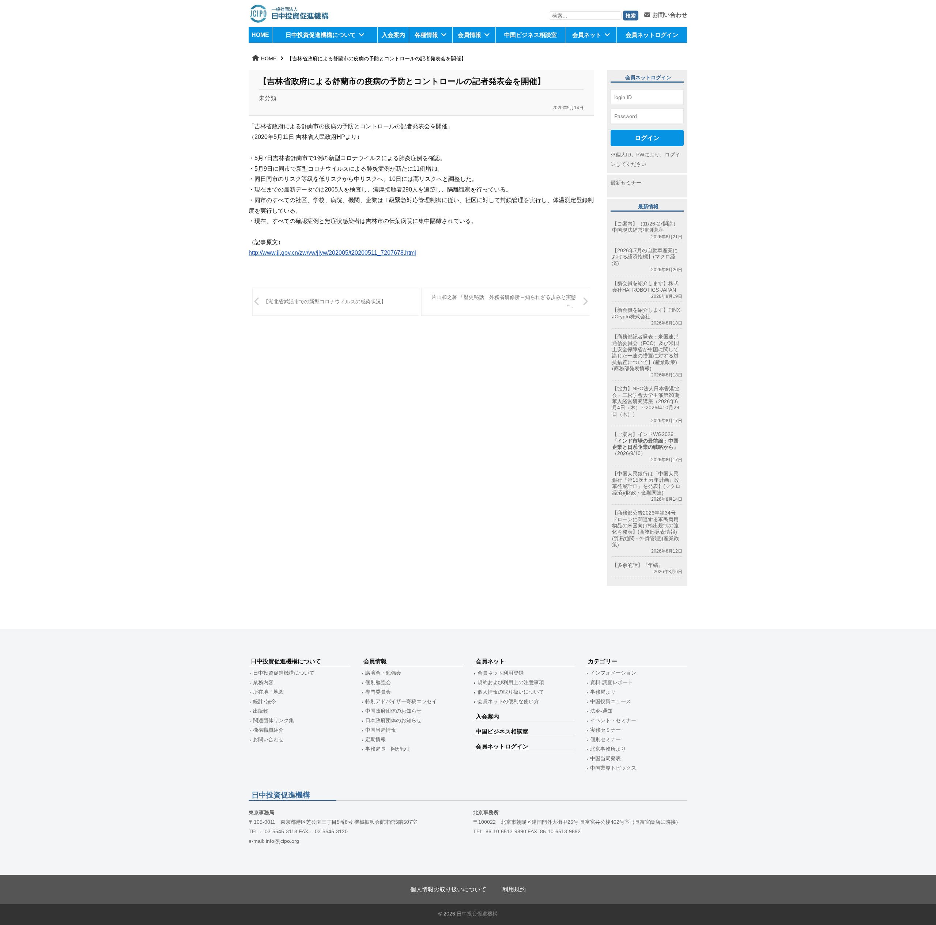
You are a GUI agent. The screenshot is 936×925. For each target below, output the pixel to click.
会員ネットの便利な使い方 (508, 701)
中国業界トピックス (613, 768)
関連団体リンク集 (273, 720)
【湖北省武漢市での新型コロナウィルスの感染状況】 (324, 301)
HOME (260, 35)
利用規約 (514, 889)
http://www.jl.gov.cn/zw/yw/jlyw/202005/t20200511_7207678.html (332, 253)
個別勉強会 (378, 682)
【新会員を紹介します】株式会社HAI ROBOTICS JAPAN (645, 286)
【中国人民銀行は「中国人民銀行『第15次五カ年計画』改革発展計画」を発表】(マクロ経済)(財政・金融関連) (646, 483)
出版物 (260, 711)
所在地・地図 (268, 692)
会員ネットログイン (652, 35)
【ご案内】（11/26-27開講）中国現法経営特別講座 (645, 227)
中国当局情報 (380, 730)
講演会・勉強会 (383, 673)
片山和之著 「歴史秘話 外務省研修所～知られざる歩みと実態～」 (503, 301)
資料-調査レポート (611, 682)
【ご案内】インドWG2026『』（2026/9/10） (645, 443)
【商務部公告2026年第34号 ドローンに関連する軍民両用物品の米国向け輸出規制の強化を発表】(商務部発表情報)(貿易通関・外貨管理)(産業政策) (646, 528)
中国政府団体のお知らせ (393, 711)
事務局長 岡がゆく (388, 749)
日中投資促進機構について (321, 35)
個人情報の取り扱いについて (511, 692)
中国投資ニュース (610, 701)
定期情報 (375, 739)
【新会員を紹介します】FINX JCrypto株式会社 (646, 313)
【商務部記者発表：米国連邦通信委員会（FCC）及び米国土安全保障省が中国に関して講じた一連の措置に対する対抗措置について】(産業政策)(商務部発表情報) (645, 352)
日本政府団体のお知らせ (393, 720)
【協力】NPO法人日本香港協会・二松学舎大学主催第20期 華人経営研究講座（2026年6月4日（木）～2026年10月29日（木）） (645, 401)
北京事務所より (608, 749)
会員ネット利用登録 (501, 673)
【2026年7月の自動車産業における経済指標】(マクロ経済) (645, 256)
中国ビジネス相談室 (530, 35)
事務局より (603, 692)
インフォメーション (613, 673)
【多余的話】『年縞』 (637, 565)
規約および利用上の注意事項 (511, 682)
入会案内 (393, 35)
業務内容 (263, 682)
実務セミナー (605, 730)
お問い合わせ (669, 15)
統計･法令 (264, 701)
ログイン (647, 137)
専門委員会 (378, 692)
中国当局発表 (605, 758)
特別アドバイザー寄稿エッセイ (401, 701)
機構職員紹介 (268, 730)
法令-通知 (601, 711)
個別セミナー (605, 739)
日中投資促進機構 (477, 914)
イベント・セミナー (613, 720)
